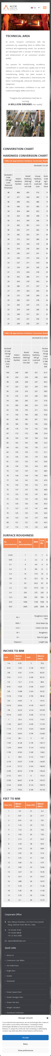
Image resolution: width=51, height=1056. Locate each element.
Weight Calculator (13, 1007)
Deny (25, 1044)
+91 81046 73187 (14, 930)
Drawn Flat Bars (13, 1002)
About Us (10, 955)
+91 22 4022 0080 (15, 935)
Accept (25, 1037)
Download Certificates (15, 1013)
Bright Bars (11, 971)
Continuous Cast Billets (15, 960)
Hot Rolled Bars (13, 965)
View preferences (25, 1050)
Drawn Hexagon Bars (15, 997)
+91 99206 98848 (14, 933)
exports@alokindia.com (17, 941)
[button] (47, 1018)
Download (11, 981)
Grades (9, 976)
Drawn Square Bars (14, 992)
